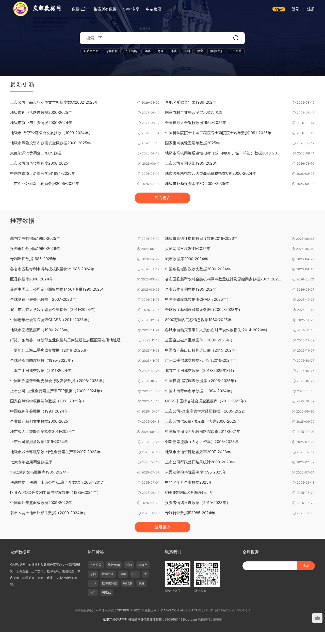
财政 (160, 51)
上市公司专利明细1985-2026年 (192, 163)
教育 (200, 51)
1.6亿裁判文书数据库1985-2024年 (39, 472)
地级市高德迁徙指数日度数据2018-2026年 (201, 238)
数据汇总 (79, 9)
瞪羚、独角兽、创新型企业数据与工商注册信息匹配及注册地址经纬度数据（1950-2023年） (68, 340)
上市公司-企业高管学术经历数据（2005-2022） (206, 411)
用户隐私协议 (84, 610)
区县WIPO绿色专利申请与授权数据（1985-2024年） (55, 492)
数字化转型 (109, 583)
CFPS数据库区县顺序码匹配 (189, 492)
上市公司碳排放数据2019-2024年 (39, 441)
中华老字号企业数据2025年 (188, 482)
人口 (93, 592)
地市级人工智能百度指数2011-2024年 (42, 431)
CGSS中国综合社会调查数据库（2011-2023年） (206, 401)
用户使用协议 (104, 610)
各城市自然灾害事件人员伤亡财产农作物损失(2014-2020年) (216, 329)
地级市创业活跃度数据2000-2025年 (41, 112)
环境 (174, 51)
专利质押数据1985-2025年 (33, 258)
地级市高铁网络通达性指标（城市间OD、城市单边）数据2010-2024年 (223, 153)
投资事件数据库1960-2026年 (35, 248)
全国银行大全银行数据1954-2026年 (195, 122)
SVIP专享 (131, 9)
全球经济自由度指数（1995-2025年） (42, 360)
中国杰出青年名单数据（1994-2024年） (199, 390)
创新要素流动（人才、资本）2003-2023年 (202, 441)
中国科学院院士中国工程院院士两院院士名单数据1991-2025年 (218, 132)
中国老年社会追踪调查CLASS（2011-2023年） (50, 319)
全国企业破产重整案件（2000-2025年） (199, 340)
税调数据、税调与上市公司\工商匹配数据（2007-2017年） (60, 482)
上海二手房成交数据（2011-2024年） (42, 370)
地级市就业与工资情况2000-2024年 (41, 122)
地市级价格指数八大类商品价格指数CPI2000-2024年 (210, 173)
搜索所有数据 (105, 9)
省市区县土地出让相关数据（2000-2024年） (48, 512)
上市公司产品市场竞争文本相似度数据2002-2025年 (54, 102)
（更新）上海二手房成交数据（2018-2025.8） (50, 350)
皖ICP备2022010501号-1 (232, 610)
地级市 (143, 565)
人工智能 (131, 51)
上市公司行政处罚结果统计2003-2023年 (200, 462)
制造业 (106, 592)
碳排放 (127, 583)
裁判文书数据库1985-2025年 (35, 238)
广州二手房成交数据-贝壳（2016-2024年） (202, 360)
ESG (93, 583)
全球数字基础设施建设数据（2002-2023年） (203, 309)
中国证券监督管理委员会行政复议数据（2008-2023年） (58, 380)
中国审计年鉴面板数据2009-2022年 (41, 502)
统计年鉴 (114, 565)
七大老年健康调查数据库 (31, 462)
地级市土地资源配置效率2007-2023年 (198, 451)
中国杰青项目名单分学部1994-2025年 (42, 173)
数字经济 (216, 51)
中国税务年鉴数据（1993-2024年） (41, 411)
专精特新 (112, 51)
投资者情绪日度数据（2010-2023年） (197, 502)
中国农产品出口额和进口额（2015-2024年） (203, 350)
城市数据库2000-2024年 (186, 258)
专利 (187, 51)
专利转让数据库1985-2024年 (190, 512)
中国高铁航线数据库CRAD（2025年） (198, 299)
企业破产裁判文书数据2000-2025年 (41, 421)
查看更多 (162, 197)
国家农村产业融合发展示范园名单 (193, 112)
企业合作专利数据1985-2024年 (192, 289)
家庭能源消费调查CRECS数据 (35, 153)
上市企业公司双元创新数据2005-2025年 (44, 183)
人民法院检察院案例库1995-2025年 (195, 472)
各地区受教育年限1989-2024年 (192, 102)
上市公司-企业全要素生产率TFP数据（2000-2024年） (57, 390)
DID (135, 574)
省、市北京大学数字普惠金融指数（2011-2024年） (54, 309)
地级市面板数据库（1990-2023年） (41, 329)
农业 (141, 583)
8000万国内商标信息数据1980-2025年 (198, 319)
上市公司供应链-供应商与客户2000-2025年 (202, 421)
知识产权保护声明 (115, 619)
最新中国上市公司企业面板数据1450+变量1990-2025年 (58, 289)
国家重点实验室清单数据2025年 (192, 142)
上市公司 (236, 51)
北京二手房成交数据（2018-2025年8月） (200, 370)
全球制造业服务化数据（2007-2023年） (45, 299)
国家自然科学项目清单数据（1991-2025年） (48, 401)
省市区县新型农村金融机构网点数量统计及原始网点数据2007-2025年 (223, 279)
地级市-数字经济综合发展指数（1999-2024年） (51, 132)
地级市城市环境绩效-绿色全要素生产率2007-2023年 (55, 451)
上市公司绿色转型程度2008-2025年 (41, 163)
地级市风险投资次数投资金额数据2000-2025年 (50, 142)
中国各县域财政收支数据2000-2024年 (198, 268)
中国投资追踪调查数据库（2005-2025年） (201, 380)
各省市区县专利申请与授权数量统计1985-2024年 (52, 268)
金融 (147, 51)
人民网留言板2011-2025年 (187, 248)
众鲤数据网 (35, 9)
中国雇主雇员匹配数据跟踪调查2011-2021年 (202, 431)
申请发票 (153, 9)
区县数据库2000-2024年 (31, 279)
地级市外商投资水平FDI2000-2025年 (197, 183)
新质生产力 (91, 51)
